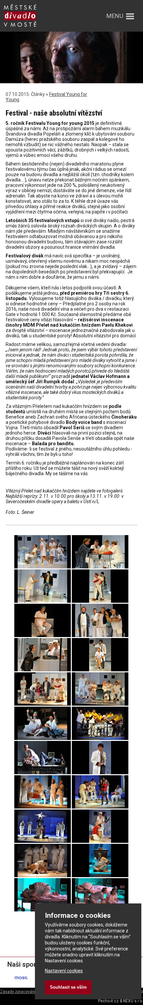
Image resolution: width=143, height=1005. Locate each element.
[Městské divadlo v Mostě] (20, 27)
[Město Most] (21, 983)
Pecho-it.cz (108, 1001)
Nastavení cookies (64, 970)
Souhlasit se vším (68, 987)
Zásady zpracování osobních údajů (32, 991)
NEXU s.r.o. (133, 1001)
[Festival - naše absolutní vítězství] (42, 566)
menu (114, 15)
